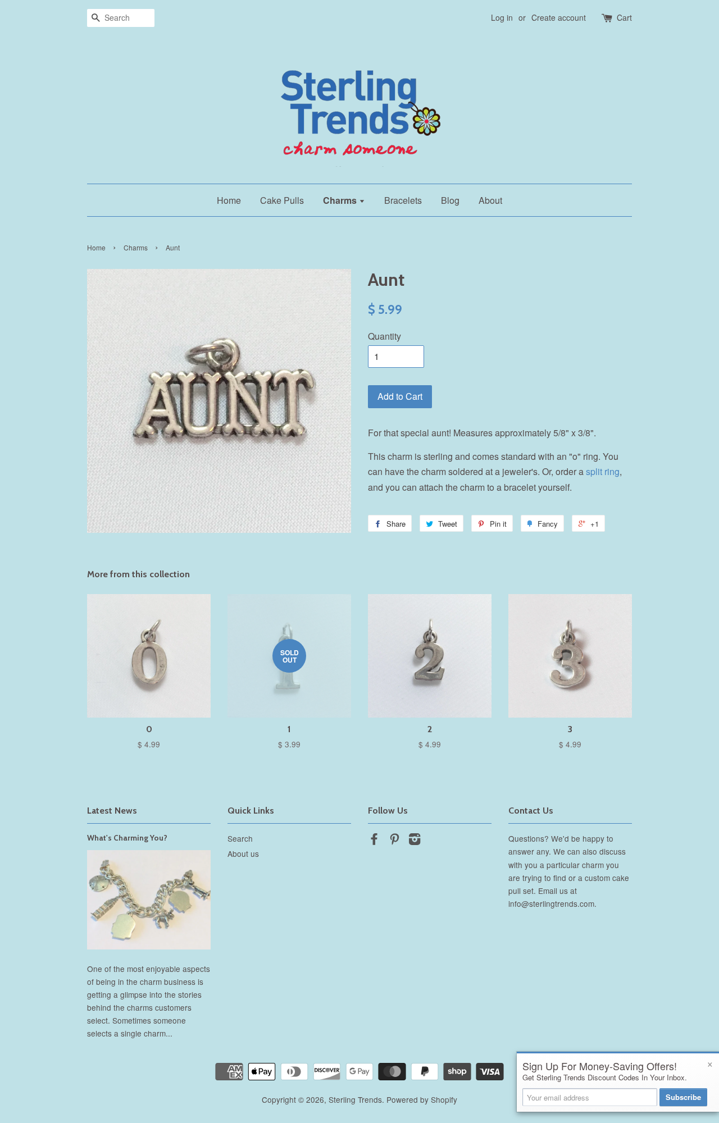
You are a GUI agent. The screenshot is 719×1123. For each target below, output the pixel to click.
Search (240, 838)
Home (229, 200)
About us (243, 853)
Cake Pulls (282, 200)
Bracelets (403, 200)
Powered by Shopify (421, 1099)
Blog (450, 200)
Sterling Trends (355, 1099)
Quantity (384, 336)
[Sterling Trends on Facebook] (374, 840)
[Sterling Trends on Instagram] (414, 840)
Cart (624, 17)
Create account (558, 17)
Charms (341, 200)
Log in (502, 17)
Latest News (112, 810)
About (490, 200)
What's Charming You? (127, 837)
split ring (603, 471)
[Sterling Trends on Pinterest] (394, 840)
